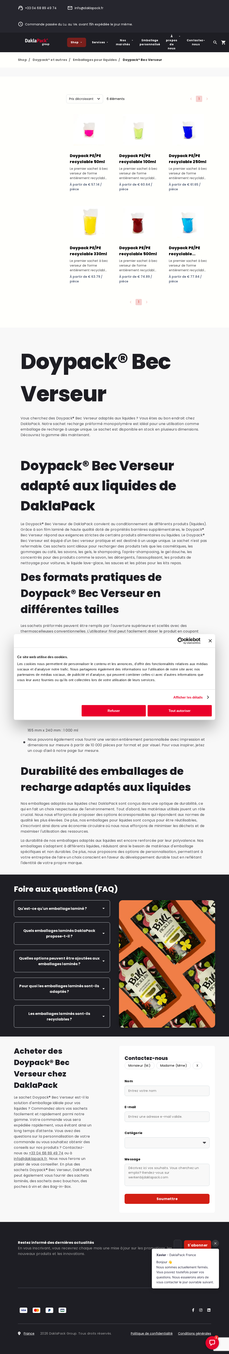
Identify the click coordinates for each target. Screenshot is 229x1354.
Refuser (114, 711)
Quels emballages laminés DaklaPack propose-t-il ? (59, 933)
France (29, 1333)
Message (132, 1159)
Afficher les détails (188, 697)
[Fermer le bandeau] (210, 640)
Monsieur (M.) (139, 1065)
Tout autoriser (180, 711)
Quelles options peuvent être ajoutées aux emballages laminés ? (59, 961)
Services (98, 42)
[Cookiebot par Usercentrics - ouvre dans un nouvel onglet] (180, 640)
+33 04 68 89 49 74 (41, 8)
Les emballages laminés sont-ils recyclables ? (59, 1016)
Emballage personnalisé (150, 42)
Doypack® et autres (51, 60)
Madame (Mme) (173, 1065)
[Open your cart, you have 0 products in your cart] (223, 42)
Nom (129, 1081)
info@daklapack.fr (89, 8)
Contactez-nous (196, 42)
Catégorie (134, 1133)
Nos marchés (123, 42)
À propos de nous (171, 42)
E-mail (130, 1107)
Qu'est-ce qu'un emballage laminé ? (52, 908)
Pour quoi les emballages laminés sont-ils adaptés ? (59, 988)
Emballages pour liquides (96, 60)
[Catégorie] (167, 1143)
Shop (75, 42)
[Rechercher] (215, 42)
